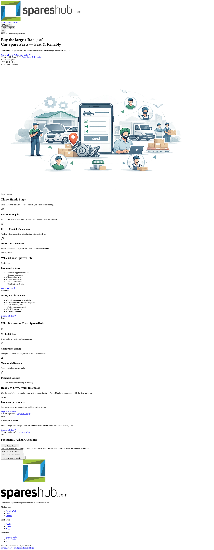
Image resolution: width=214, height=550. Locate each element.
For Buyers (5, 22)
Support (9, 528)
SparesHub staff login (25, 548)
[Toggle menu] (3, 31)
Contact (9, 516)
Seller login (36, 57)
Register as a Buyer (9, 411)
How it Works (11, 511)
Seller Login (11, 539)
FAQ (8, 513)
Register (11, 28)
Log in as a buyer (23, 414)
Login (4, 28)
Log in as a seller (23, 432)
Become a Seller (22, 55)
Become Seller (11, 537)
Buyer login (26, 57)
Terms (14, 548)
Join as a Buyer (7, 55)
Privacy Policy (6, 548)
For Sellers (14, 22)
